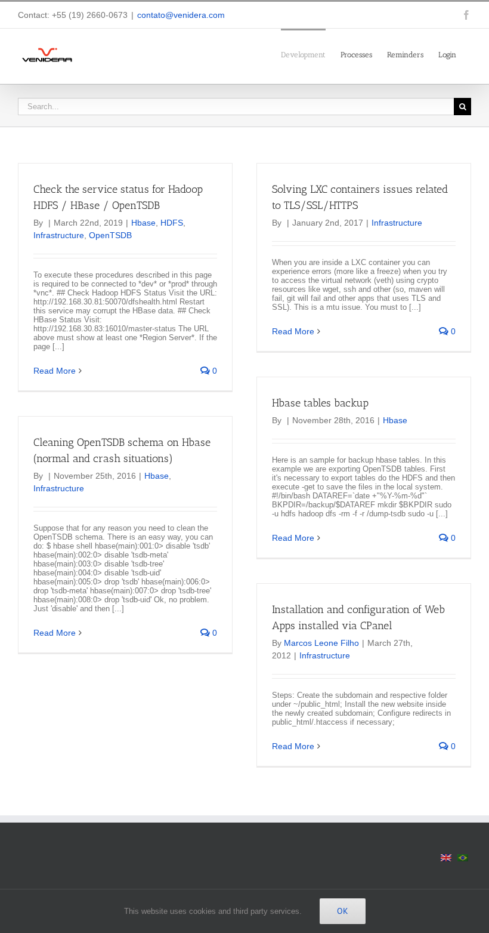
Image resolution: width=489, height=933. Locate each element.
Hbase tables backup (320, 402)
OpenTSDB (110, 235)
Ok (342, 911)
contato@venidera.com (181, 15)
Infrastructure (58, 235)
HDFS (171, 222)
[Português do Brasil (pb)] (462, 857)
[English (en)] (446, 857)
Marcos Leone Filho (321, 643)
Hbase (143, 222)
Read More (54, 370)
